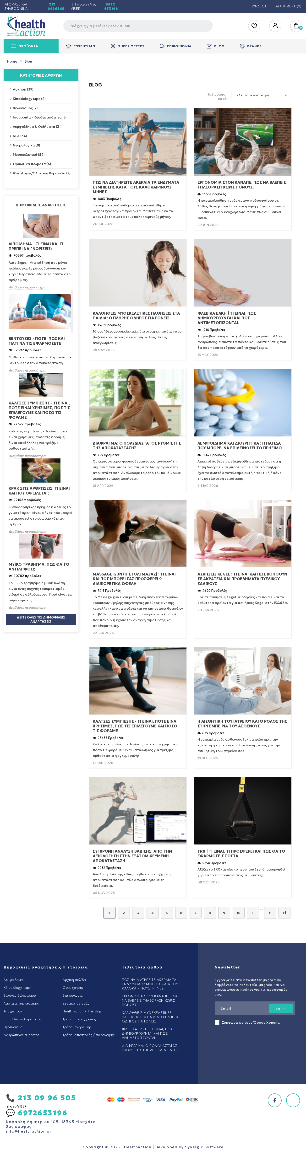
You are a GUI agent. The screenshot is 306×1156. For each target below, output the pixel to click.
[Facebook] (275, 1100)
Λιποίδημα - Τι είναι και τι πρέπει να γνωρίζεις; (36, 246)
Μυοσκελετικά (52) (29, 154)
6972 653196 (111, 6)
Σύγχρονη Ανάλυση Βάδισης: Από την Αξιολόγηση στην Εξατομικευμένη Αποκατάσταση (132, 856)
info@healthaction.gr (29, 1131)
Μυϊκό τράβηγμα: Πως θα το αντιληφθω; (39, 566)
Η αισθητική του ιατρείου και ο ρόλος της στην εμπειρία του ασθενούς (242, 723)
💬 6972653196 (37, 1112)
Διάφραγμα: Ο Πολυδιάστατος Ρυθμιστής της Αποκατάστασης (137, 445)
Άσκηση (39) (23, 89)
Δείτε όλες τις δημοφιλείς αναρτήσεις (41, 619)
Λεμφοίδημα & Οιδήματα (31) (37, 126)
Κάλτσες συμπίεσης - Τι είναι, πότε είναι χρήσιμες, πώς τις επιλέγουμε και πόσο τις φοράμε (39, 410)
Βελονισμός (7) (25, 108)
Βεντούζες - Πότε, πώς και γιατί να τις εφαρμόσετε (37, 341)
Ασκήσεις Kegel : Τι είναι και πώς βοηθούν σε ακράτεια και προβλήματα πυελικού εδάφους (242, 579)
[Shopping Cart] (296, 26)
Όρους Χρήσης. (267, 1022)
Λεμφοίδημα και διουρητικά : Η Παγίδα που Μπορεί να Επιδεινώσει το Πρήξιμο (239, 445)
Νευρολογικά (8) (26, 145)
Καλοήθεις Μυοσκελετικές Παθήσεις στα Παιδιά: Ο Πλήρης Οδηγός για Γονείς (136, 315)
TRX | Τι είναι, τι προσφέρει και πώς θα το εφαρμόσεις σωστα (241, 853)
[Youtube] (293, 1100)
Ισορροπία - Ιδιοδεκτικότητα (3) (40, 117)
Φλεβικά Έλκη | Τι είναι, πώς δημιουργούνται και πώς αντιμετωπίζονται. (226, 318)
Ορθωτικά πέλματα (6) (32, 164)
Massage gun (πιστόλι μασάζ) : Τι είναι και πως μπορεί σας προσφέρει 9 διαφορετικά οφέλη (134, 579)
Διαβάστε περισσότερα (27, 287)
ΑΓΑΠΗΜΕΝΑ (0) (288, 6)
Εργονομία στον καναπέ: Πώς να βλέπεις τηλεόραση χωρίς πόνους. (241, 184)
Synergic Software (204, 1147)
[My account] (275, 26)
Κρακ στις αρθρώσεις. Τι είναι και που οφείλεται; (39, 490)
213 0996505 (56, 6)
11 (252, 913)
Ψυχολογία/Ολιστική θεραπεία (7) (42, 173)
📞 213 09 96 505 (41, 1097)
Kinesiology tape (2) (29, 99)
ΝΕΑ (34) (20, 136)
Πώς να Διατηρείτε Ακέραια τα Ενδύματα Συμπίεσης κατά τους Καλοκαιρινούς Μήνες (136, 187)
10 (238, 913)
